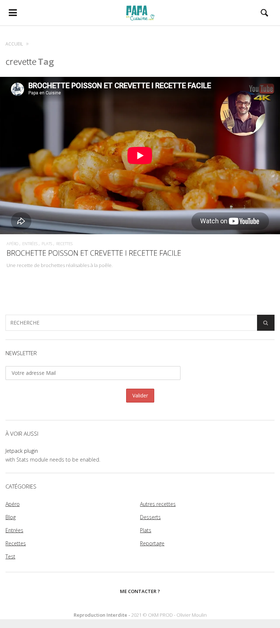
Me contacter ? (140, 591)
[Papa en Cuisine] (139, 12)
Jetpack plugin (21, 450)
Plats (47, 244)
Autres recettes (158, 504)
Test (10, 556)
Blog (10, 517)
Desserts (150, 517)
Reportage (152, 543)
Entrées (30, 244)
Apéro (12, 244)
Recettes (64, 244)
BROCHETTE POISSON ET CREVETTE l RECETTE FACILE (94, 253)
